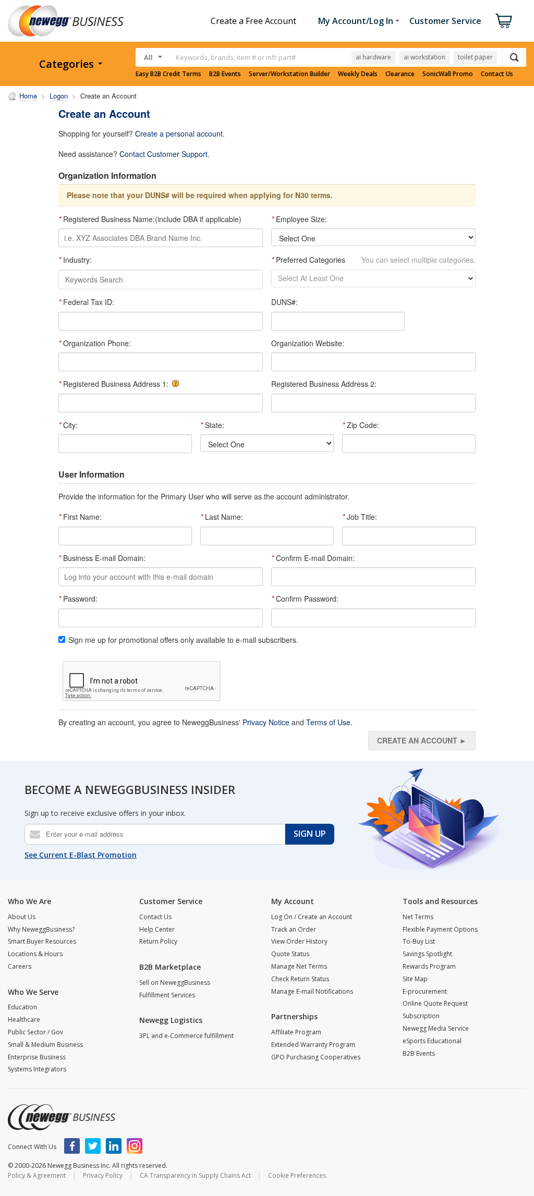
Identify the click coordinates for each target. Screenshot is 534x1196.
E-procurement (425, 991)
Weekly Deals (358, 74)
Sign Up (310, 833)
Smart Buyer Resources (42, 941)
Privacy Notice (265, 722)
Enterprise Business (37, 1057)
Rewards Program (429, 966)
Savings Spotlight (427, 953)
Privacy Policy (103, 1175)
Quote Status (290, 953)
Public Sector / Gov (35, 1032)
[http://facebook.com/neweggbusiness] (72, 1146)
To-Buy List (419, 941)
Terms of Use (328, 722)
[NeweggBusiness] (61, 1117)
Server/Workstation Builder (289, 74)
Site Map (415, 978)
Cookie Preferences (297, 1175)
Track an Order (293, 929)
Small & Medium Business (45, 1044)
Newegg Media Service (436, 1028)
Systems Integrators (37, 1069)
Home (28, 96)
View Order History (299, 941)
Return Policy (158, 941)
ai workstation (424, 57)
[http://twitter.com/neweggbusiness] (93, 1146)
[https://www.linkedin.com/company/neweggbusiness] (114, 1146)
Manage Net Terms (299, 966)
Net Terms (418, 916)
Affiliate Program (296, 1032)
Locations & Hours (35, 953)
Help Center (157, 929)
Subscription (421, 1015)
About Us (21, 916)
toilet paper (475, 57)
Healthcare (24, 1019)
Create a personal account (179, 133)
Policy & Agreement (37, 1175)
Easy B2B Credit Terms (168, 74)
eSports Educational (432, 1040)
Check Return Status (300, 978)
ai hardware (373, 57)
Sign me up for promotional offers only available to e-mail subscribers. (183, 640)
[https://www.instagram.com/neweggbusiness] (134, 1146)
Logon (59, 96)
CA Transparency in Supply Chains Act (195, 1175)
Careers (19, 966)
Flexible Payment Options (440, 929)
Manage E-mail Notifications (312, 991)
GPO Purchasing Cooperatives (315, 1057)
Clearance (400, 74)
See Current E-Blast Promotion (81, 855)
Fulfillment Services (167, 995)
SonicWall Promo (447, 74)
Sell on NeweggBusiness (174, 982)
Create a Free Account (253, 21)
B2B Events (225, 74)
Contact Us (497, 74)
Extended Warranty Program (313, 1044)
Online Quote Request (435, 1003)
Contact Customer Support (163, 154)
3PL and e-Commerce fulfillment (186, 1035)
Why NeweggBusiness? (41, 929)
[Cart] (504, 21)
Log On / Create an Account (311, 916)
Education (22, 1007)
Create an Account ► (422, 740)
